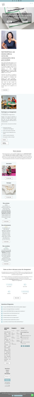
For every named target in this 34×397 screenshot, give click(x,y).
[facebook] (23, 346)
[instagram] (21, 346)
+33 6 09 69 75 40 (25, 332)
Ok (12, 395)
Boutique (9, 21)
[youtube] (27, 346)
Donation (25, 21)
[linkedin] (29, 346)
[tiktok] (25, 346)
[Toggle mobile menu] (32, 3)
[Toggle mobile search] (30, 3)
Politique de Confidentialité (18, 395)
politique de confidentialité (7, 385)
